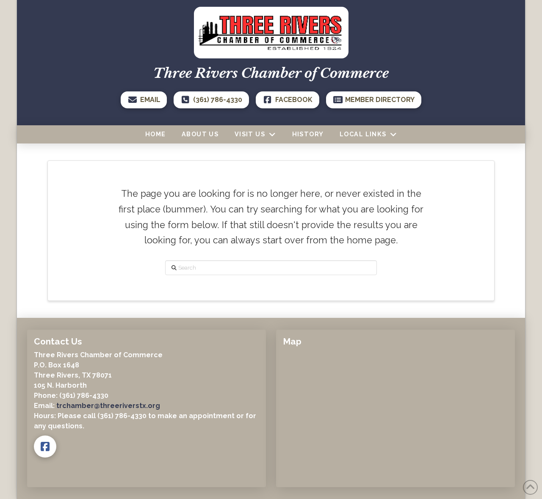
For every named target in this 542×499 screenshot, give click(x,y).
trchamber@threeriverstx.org (108, 406)
